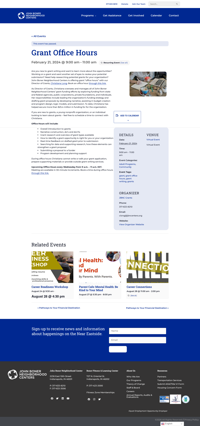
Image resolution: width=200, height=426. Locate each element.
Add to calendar (129, 115)
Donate (124, 4)
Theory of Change (136, 384)
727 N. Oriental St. (96, 376)
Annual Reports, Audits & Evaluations (139, 396)
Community (125, 167)
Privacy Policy (191, 419)
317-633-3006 (59, 388)
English (168, 423)
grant (122, 175)
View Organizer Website (131, 224)
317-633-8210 (111, 4)
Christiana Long (59, 83)
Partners (161, 376)
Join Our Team (138, 4)
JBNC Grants (125, 197)
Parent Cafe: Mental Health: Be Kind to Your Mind (98, 288)
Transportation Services (169, 380)
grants (130, 181)
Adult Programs (127, 164)
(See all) (124, 62)
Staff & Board (133, 387)
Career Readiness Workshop (50, 287)
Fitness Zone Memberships (101, 392)
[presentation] (52, 267)
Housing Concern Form (169, 387)
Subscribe (118, 349)
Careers (130, 391)
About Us (131, 370)
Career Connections (139, 287)
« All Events (38, 36)
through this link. (97, 83)
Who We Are (133, 376)
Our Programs (134, 380)
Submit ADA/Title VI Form (170, 384)
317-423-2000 (96, 385)
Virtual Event (153, 139)
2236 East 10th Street (60, 376)
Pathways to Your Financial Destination (59, 308)
